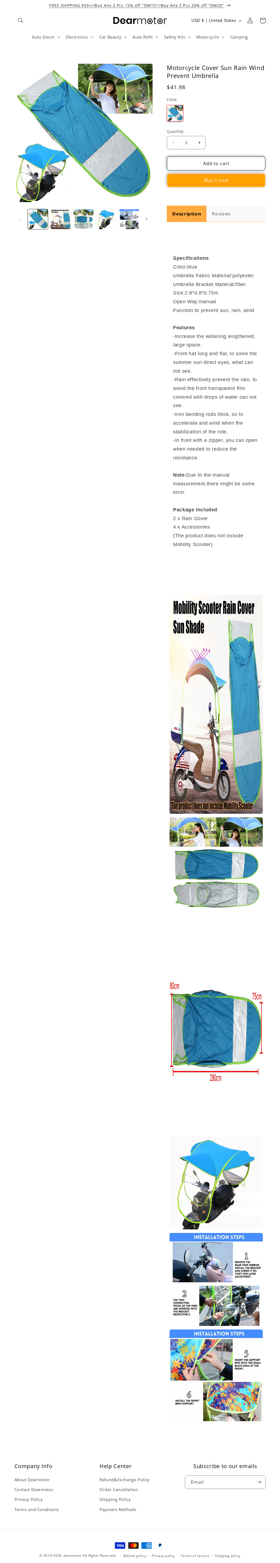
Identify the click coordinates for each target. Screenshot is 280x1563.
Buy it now (216, 180)
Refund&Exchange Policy (125, 1479)
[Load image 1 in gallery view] (38, 219)
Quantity (175, 131)
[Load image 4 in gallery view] (106, 219)
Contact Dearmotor (34, 1489)
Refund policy (134, 1556)
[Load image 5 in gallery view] (129, 219)
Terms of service (195, 1556)
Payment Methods (118, 1509)
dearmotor (73, 1555)
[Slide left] (20, 219)
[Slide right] (147, 219)
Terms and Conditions (36, 1509)
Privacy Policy (28, 1499)
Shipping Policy (115, 1499)
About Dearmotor (32, 1479)
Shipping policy (228, 1556)
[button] (20, 20)
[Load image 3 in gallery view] (84, 219)
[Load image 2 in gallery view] (61, 219)
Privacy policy (163, 1556)
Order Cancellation (119, 1489)
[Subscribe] (259, 1482)
